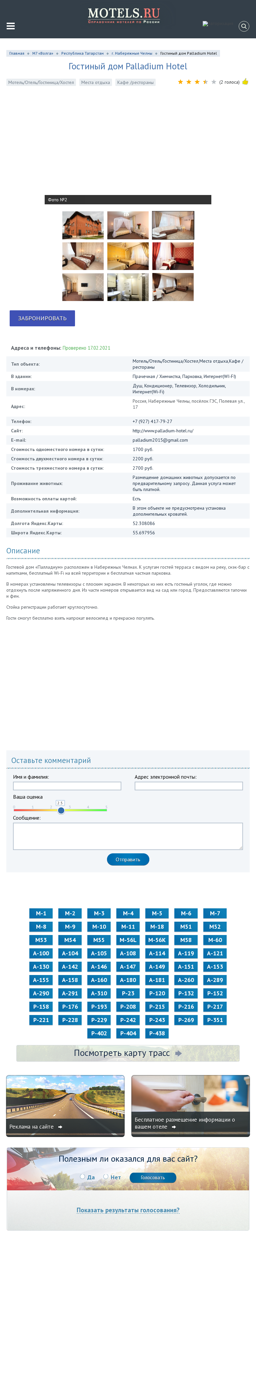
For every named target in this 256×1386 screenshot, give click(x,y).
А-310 (99, 993)
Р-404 (128, 1033)
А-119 (186, 953)
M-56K (157, 940)
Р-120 (157, 993)
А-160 (99, 980)
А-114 (157, 953)
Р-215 (157, 1006)
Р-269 (186, 1020)
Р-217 (215, 1006)
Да (91, 1177)
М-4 (128, 913)
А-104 (70, 953)
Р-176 (70, 1006)
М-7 (215, 913)
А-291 (70, 993)
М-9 (70, 926)
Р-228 (70, 1020)
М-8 (41, 926)
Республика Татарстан (82, 53)
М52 (215, 926)
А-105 (99, 953)
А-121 (215, 953)
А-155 (41, 980)
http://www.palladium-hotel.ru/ (163, 431)
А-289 (215, 980)
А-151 (186, 966)
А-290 (41, 993)
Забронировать (42, 318)
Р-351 (215, 1020)
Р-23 (128, 993)
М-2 (70, 913)
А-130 (41, 966)
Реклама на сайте (32, 1126)
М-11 (128, 926)
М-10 (99, 926)
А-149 (157, 966)
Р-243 (157, 1020)
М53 (41, 940)
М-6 (186, 913)
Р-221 (41, 1020)
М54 (70, 940)
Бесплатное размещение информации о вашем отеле (185, 1123)
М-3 (99, 913)
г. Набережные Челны (132, 53)
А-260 (186, 980)
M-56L (128, 940)
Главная (16, 53)
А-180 (128, 980)
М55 (99, 940)
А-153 (215, 966)
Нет (116, 1177)
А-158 (70, 980)
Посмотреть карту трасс (122, 1052)
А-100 (41, 953)
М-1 (41, 913)
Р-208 (128, 1006)
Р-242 (128, 1020)
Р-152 (215, 993)
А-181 (157, 980)
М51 (186, 926)
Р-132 (186, 993)
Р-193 (99, 1006)
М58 (186, 940)
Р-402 (99, 1033)
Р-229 (99, 1020)
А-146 (99, 966)
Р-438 (157, 1033)
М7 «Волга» (42, 53)
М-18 (157, 926)
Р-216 (186, 1006)
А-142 (70, 966)
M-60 (215, 940)
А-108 (128, 953)
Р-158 (41, 1006)
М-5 (157, 913)
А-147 (128, 966)
